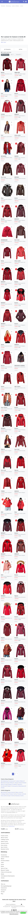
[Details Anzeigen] (12, 62)
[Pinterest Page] (14, 910)
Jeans (16, 782)
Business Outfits (20, 795)
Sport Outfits (11, 795)
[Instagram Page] (16, 910)
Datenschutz (12, 826)
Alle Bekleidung (4, 781)
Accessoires (12, 781)
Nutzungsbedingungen (6, 886)
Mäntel (2, 782)
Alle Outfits (3, 792)
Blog (2, 893)
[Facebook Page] (12, 910)
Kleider (9, 786)
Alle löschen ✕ (5, 54)
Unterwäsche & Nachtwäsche (18, 786)
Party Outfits (4, 795)
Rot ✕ (12, 54)
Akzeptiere (23, 912)
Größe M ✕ (18, 54)
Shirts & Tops (4, 784)
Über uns (3, 884)
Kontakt (3, 891)
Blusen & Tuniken (12, 784)
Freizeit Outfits (11, 792)
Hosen (20, 782)
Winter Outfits (19, 792)
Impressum (3, 889)
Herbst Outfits (13, 794)
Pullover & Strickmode (6, 872)
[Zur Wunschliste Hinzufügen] (12, 60)
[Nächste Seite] (17, 774)
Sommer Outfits (21, 794)
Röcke (24, 782)
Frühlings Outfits (5, 794)
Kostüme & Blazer (9, 782)
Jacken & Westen (20, 781)
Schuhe (2, 787)
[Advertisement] (14, 22)
